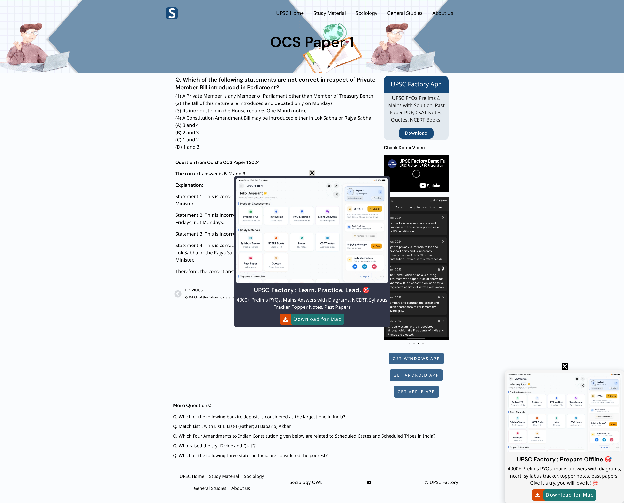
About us (442, 13)
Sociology (366, 13)
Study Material (329, 13)
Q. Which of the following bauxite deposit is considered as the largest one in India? (259, 417)
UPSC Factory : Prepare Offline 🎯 (564, 459)
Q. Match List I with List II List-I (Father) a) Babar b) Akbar (232, 426)
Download (416, 133)
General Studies (405, 13)
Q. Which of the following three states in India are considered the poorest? (250, 455)
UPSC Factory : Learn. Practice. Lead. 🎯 (312, 290)
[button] (443, 269)
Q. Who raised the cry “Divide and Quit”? (214, 446)
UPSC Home (290, 13)
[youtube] (369, 482)
